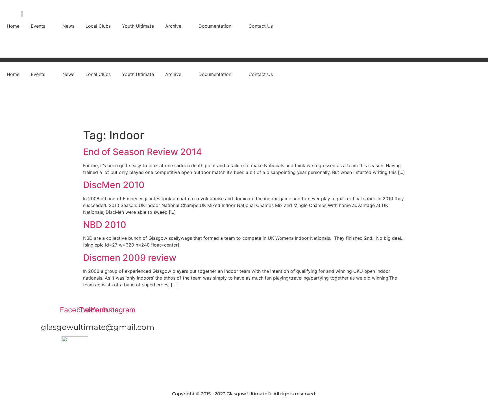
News (68, 26)
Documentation (215, 26)
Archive (173, 26)
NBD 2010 (104, 224)
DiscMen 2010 (114, 184)
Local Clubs (98, 26)
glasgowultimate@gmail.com (97, 327)
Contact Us (261, 26)
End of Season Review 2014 (142, 151)
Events (38, 26)
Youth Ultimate (138, 26)
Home (13, 26)
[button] (41, 26)
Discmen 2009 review (129, 257)
